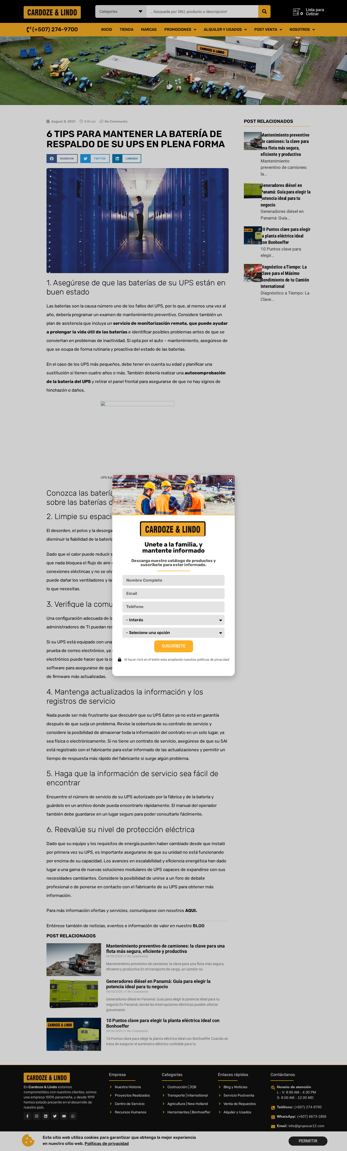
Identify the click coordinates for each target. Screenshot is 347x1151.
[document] (173, 575)
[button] (230, 480)
